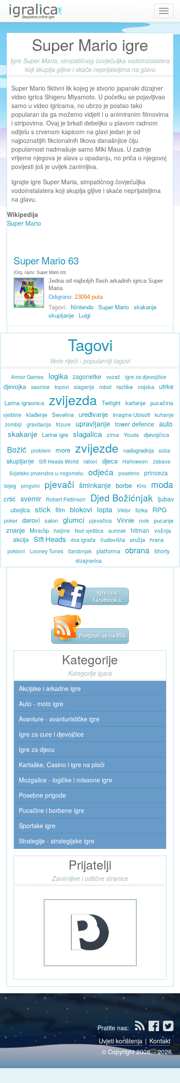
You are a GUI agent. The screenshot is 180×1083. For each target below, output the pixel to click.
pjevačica (100, 520)
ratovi (90, 461)
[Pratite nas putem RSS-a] (90, 628)
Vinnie (125, 520)
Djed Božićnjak (121, 497)
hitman (140, 530)
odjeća (101, 471)
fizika (141, 510)
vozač (113, 376)
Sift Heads (50, 539)
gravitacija (39, 424)
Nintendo (82, 307)
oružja (137, 539)
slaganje (84, 386)
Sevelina (63, 414)
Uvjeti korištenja (120, 1040)
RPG (159, 509)
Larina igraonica (24, 403)
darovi (31, 520)
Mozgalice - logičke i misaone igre (64, 779)
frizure (63, 424)
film (60, 509)
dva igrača (83, 539)
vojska (146, 386)
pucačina (161, 403)
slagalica (87, 433)
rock (144, 520)
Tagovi (90, 344)
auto (166, 424)
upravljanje (93, 424)
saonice (40, 386)
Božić (16, 449)
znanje (15, 530)
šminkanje (95, 485)
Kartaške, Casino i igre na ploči (60, 764)
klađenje (36, 414)
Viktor (124, 510)
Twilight (111, 403)
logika (58, 375)
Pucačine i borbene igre (50, 810)
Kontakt (159, 1040)
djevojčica (156, 434)
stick (43, 509)
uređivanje (93, 414)
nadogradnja (138, 450)
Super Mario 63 (46, 260)
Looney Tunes (46, 551)
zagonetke (87, 376)
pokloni (16, 551)
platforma (108, 551)
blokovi (81, 509)
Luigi (84, 315)
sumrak (117, 530)
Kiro (141, 485)
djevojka (14, 386)
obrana (137, 549)
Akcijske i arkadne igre (49, 688)
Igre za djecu (36, 749)
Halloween (135, 461)
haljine (62, 530)
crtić (9, 498)
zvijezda (73, 399)
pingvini (30, 485)
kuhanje (164, 414)
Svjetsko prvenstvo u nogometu (46, 473)
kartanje (135, 403)
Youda (131, 434)
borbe (124, 485)
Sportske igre (36, 825)
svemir (31, 499)
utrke (166, 386)
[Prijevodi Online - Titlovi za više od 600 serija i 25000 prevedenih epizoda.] (90, 931)
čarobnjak (80, 551)
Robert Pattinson (66, 499)
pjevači (59, 484)
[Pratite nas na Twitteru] (168, 1027)
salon (51, 520)
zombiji (13, 424)
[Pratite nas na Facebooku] (155, 1027)
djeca (110, 460)
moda (162, 484)
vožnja (162, 530)
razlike (124, 386)
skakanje (145, 307)
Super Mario (24, 223)
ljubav (166, 498)
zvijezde (96, 447)
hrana (157, 539)
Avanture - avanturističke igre (58, 718)
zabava (161, 461)
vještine (12, 414)
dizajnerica (89, 560)
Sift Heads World (59, 461)
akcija (21, 539)
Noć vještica (89, 530)
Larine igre (55, 434)
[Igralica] (35, 11)
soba (164, 450)
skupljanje (61, 315)
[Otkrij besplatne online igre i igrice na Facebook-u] (90, 593)
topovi (62, 386)
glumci (73, 519)
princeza (156, 472)
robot (105, 386)
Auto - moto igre (40, 703)
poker (10, 520)
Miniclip (39, 530)
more (62, 449)
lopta (104, 509)
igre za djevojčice (145, 376)
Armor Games (27, 376)
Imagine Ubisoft (131, 414)
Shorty (162, 551)
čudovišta (112, 539)
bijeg (10, 485)
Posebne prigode (41, 795)
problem (41, 450)
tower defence (134, 424)
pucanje (163, 520)
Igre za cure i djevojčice (50, 734)
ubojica (20, 509)
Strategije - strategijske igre (55, 840)
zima (113, 434)
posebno (128, 473)
